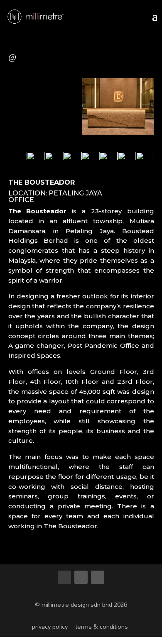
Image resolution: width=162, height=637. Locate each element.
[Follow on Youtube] (64, 577)
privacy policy (50, 626)
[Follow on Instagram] (97, 577)
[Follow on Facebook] (81, 577)
